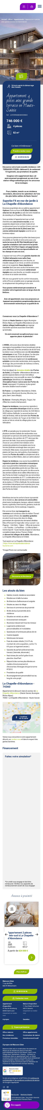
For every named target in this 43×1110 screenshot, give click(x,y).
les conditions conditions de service (26, 1080)
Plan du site (15, 1094)
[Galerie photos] (21, 76)
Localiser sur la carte (23, 717)
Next (37, 934)
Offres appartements (30, 1032)
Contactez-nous (21, 998)
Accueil (4, 19)
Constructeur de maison (31, 1035)
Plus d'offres (21, 972)
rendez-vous (16, 739)
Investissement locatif (30, 1038)
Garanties (26, 1019)
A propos (6, 1019)
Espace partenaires (22, 1027)
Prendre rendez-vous (21, 151)
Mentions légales (26, 1094)
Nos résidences (8, 1035)
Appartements (19, 19)
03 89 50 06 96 (23, 157)
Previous (6, 934)
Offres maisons (8, 1032)
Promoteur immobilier (10, 1038)
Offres (10, 19)
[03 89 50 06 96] (24, 6)
